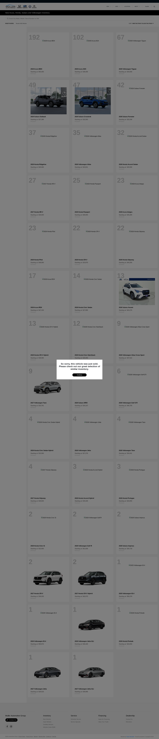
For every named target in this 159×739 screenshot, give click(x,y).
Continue (79, 375)
